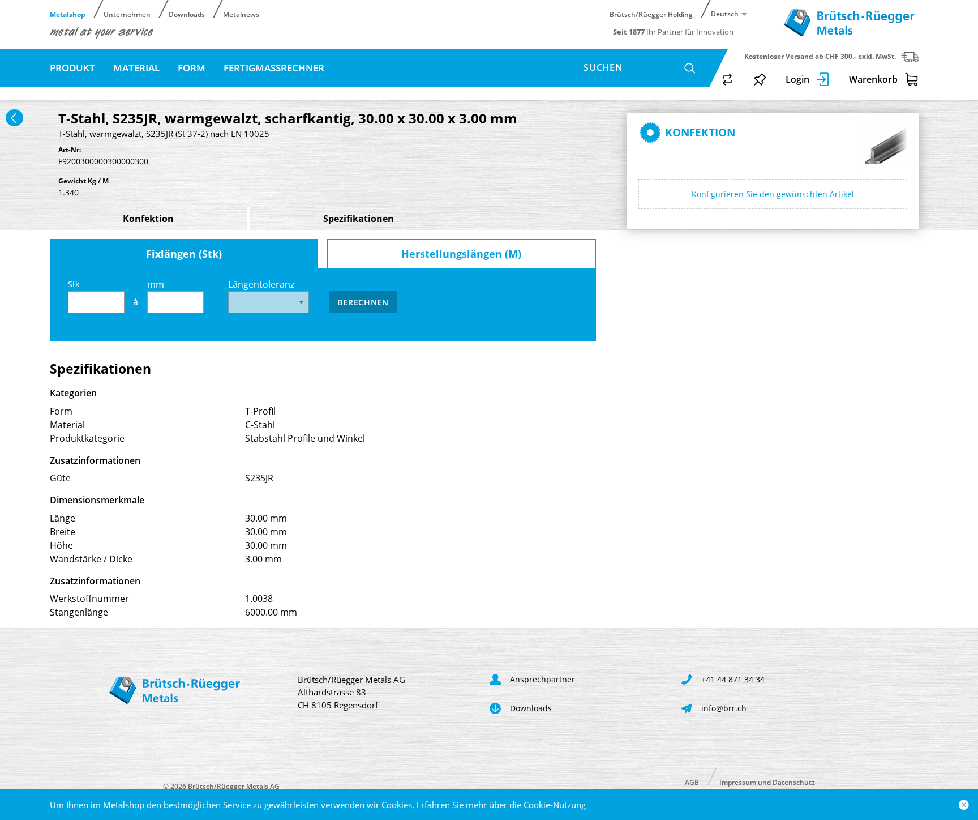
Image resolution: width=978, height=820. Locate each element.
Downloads (187, 14)
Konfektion (148, 218)
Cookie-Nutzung (555, 804)
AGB (692, 782)
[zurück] (14, 117)
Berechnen (362, 302)
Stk (73, 284)
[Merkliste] (760, 79)
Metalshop (67, 14)
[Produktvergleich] (727, 79)
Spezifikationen (358, 218)
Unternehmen (127, 14)
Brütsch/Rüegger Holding (651, 14)
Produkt (72, 67)
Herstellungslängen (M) (461, 253)
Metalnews (241, 14)
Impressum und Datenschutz (767, 782)
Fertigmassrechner (274, 67)
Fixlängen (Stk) (184, 253)
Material (136, 67)
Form (191, 67)
